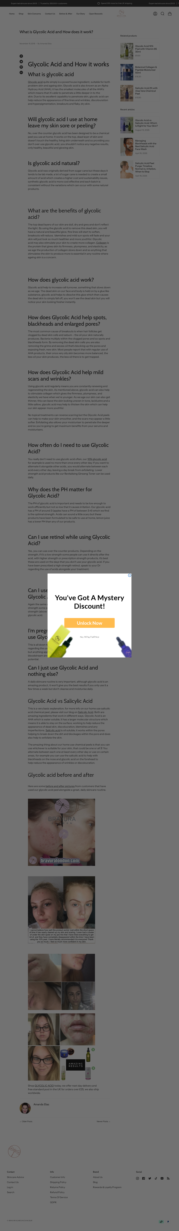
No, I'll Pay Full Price (89, 637)
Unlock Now (89, 623)
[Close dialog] (129, 575)
